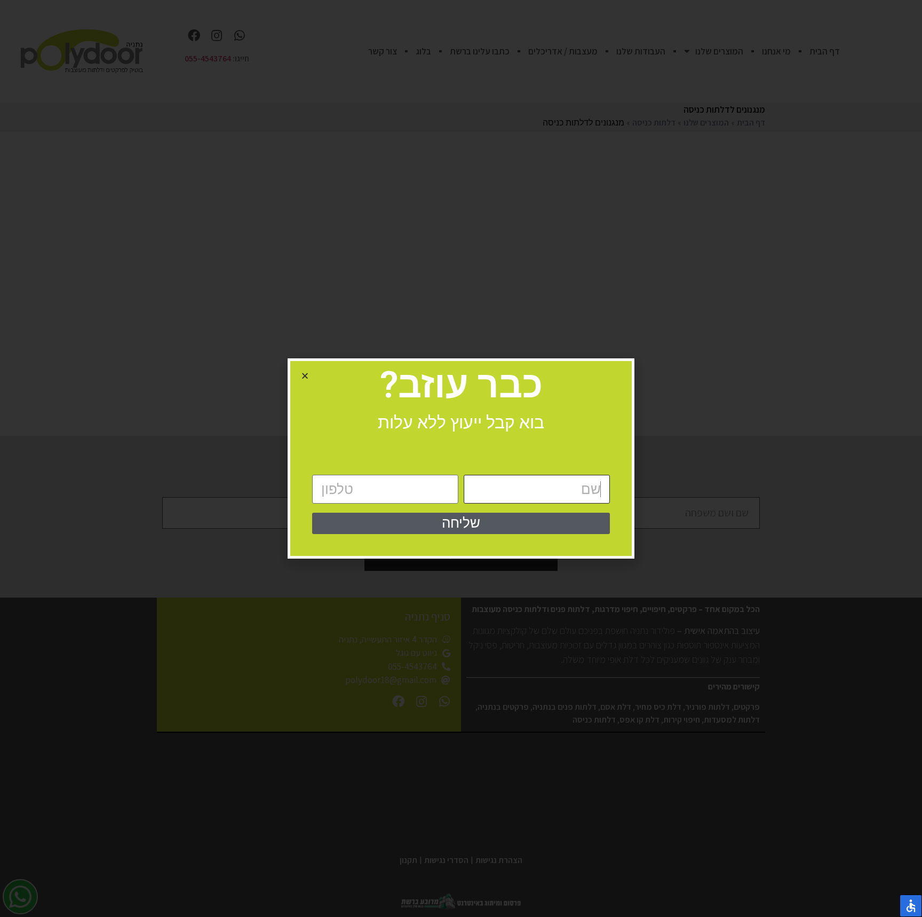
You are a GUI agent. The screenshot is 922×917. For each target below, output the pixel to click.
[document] (461, 458)
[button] (305, 376)
